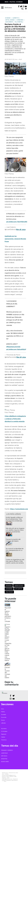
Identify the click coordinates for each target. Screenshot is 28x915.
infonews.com (5, 772)
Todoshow (4, 740)
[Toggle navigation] (2, 7)
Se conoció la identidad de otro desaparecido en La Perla (14, 550)
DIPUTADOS (4, 756)
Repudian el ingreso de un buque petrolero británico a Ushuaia (8, 614)
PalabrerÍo (3, 734)
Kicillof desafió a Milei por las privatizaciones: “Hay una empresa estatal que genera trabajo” (14, 520)
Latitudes (3, 723)
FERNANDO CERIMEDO (7, 750)
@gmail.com (13, 775)
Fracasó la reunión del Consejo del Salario (13, 540)
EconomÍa (3, 717)
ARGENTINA (4, 758)
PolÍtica (12, 2)
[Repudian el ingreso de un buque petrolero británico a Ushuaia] (7, 606)
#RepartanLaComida (13, 347)
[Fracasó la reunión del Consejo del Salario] (7, 665)
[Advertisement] (14, 849)
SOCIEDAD (7, 18)
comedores (9, 588)
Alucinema (3, 728)
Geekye (3, 737)
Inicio (6, 2)
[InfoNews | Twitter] (21, 6)
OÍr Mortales (4, 731)
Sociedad (19, 2)
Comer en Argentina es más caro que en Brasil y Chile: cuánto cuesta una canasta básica (15, 562)
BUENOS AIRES (5, 761)
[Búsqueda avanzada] (26, 9)
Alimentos (9, 585)
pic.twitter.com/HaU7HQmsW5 (16, 221)
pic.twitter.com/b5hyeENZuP (16, 349)
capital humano (18, 585)
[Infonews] (5, 693)
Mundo (3, 720)
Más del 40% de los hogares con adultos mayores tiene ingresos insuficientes (15, 530)
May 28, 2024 (21, 229)
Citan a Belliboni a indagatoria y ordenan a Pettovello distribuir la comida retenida (15, 418)
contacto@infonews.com (7, 779)
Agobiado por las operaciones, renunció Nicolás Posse (15, 238)
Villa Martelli (9, 592)
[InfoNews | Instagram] (23, 6)
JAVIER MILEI (4, 753)
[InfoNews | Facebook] (19, 6)
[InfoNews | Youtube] (26, 7)
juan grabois (18, 588)
